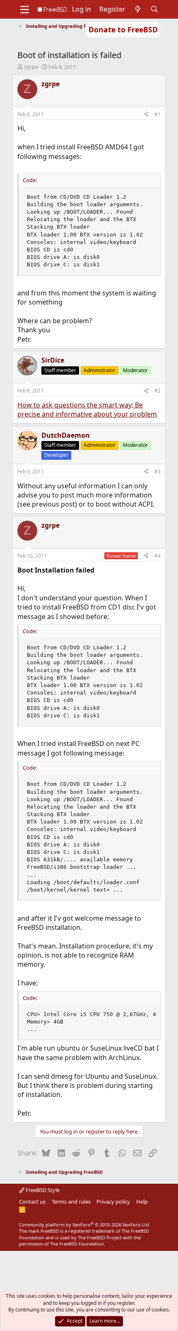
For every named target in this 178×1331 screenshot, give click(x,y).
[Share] (146, 114)
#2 (157, 390)
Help (142, 1201)
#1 (157, 114)
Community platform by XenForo (84, 1224)
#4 (157, 555)
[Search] (154, 9)
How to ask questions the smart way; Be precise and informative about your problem (87, 409)
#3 (157, 471)
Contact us (32, 1201)
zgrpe (31, 67)
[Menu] (24, 9)
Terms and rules (71, 1201)
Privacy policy (113, 1201)
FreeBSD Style (42, 1190)
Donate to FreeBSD (123, 29)
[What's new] (138, 9)
